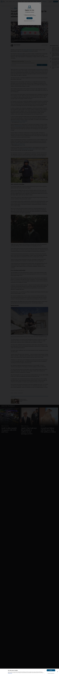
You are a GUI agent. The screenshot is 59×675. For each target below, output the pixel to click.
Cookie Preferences (51, 673)
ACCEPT (51, 670)
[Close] (57, 672)
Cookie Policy (10, 673)
